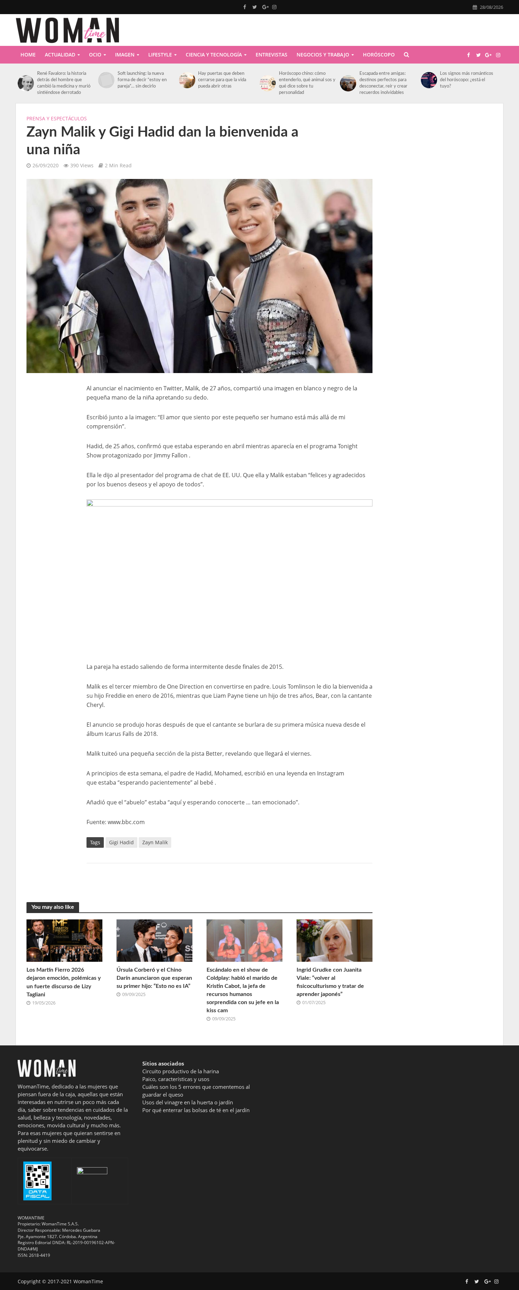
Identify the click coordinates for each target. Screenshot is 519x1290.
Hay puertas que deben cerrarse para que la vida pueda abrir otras (222, 80)
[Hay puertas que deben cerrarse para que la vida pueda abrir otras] (187, 80)
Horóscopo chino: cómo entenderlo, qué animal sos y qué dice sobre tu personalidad (307, 83)
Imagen (125, 54)
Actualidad (60, 54)
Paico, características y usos (175, 1078)
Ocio (95, 54)
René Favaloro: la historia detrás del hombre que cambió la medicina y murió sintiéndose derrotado (63, 83)
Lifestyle (160, 54)
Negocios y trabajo (323, 54)
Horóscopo (379, 54)
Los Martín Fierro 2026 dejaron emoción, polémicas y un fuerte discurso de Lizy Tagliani (63, 982)
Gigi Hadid (121, 842)
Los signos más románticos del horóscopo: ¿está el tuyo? (466, 80)
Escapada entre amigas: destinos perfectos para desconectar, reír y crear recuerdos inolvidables (383, 83)
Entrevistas (271, 54)
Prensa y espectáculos (56, 118)
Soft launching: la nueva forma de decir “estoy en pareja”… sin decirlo (142, 80)
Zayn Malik (155, 842)
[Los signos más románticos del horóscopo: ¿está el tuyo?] (429, 80)
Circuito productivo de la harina (180, 1071)
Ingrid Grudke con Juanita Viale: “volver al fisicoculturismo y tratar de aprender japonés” (330, 982)
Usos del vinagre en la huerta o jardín (187, 1102)
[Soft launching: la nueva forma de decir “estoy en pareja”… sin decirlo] (106, 80)
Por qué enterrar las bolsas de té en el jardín (196, 1110)
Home (28, 54)
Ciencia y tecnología (214, 54)
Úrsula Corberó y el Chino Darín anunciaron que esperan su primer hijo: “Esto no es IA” (154, 978)
